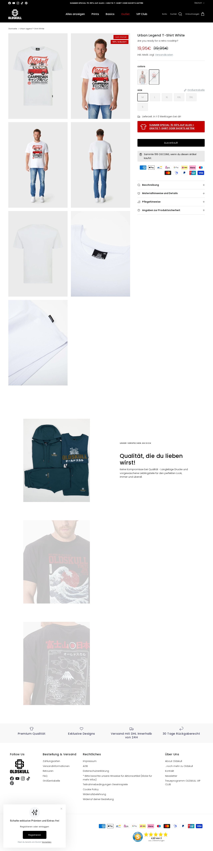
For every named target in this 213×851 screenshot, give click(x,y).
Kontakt (169, 771)
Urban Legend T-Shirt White (32, 28)
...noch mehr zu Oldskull (179, 766)
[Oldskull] (15, 14)
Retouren (48, 771)
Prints (95, 14)
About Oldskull (173, 761)
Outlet (125, 14)
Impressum (90, 761)
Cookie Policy (91, 789)
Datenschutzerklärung (96, 771)
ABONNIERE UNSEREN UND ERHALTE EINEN (106, 3)
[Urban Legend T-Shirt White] (154, 77)
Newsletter (171, 776)
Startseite (12, 28)
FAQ (45, 776)
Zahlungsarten (51, 761)
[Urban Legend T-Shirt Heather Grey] (142, 77)
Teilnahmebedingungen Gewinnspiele (105, 784)
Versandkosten (164, 55)
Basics (110, 14)
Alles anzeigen (75, 14)
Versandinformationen (56, 766)
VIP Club (141, 14)
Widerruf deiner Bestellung (98, 799)
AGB (85, 766)
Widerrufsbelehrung (94, 794)
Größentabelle (51, 780)
